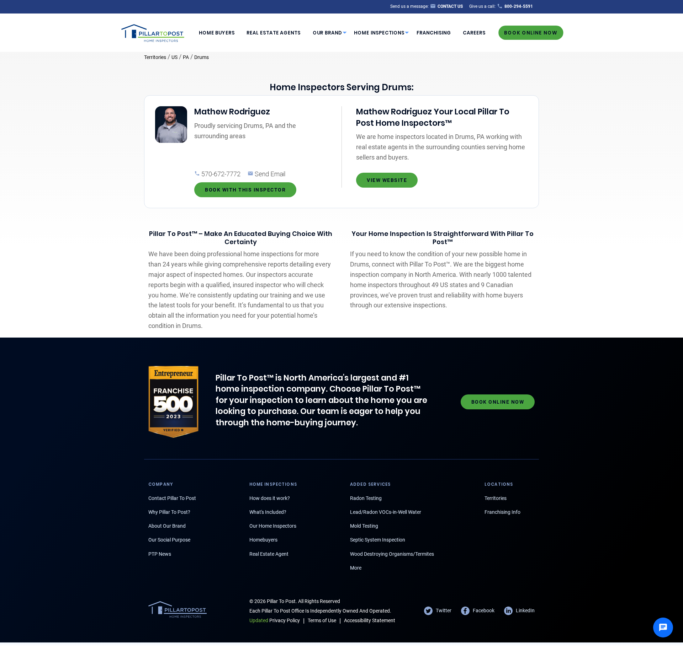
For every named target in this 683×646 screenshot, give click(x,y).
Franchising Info (502, 512)
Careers (474, 32)
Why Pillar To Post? (169, 512)
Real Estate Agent (268, 554)
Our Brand (327, 32)
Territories (155, 57)
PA (186, 57)
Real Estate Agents (274, 32)
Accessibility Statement (369, 620)
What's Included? (267, 512)
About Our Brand (167, 526)
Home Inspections (379, 32)
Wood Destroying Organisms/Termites (392, 554)
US (174, 57)
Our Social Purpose (169, 540)
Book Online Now (530, 32)
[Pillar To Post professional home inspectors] (153, 32)
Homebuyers (263, 540)
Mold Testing (364, 526)
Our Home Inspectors (272, 526)
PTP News (159, 554)
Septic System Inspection (377, 540)
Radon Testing (366, 498)
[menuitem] (216, 33)
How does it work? (269, 498)
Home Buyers (217, 32)
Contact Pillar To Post (172, 498)
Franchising (434, 32)
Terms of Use (322, 620)
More (355, 568)
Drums (201, 57)
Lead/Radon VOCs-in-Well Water (385, 512)
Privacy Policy (274, 620)
